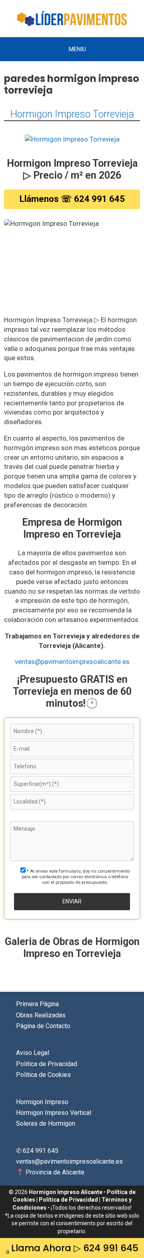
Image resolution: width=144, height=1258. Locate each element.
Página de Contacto (43, 1026)
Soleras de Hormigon (45, 1123)
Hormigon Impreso (42, 1102)
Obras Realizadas (41, 1015)
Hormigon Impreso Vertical (53, 1112)
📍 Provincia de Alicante (50, 1172)
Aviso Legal (32, 1053)
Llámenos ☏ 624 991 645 (72, 199)
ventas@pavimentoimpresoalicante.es (72, 662)
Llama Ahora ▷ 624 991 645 (74, 1248)
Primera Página (37, 1004)
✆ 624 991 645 (37, 1150)
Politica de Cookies (43, 1075)
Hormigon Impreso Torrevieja (72, 114)
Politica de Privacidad (46, 1064)
